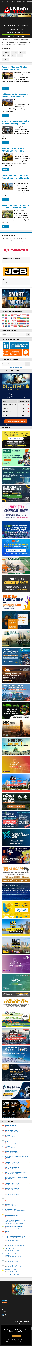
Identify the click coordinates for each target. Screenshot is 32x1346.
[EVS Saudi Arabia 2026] (16, 982)
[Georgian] (15, 318)
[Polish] (9, 323)
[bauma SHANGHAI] (16, 910)
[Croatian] (15, 315)
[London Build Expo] (16, 928)
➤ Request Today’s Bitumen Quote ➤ (16, 421)
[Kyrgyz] (18, 320)
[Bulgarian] (9, 315)
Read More (21, 1340)
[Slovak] (24, 323)
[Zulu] (28, 326)
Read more (5, 88)
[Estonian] (3, 318)
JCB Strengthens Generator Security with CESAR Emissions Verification (15, 95)
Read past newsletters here (16, 367)
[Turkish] (15, 326)
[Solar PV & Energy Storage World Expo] (16, 548)
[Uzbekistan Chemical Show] (16, 511)
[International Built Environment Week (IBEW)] (16, 475)
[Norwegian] (3, 323)
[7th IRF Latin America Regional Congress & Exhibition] (16, 493)
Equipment (22, 29)
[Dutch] (24, 315)
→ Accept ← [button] (16, 1336)
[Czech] (18, 315)
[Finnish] (9, 318)
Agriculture (5, 59)
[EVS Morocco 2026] (16, 765)
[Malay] (24, 320)
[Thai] (12, 326)
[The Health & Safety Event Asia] (16, 855)
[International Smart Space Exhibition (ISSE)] (16, 620)
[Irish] (6, 320)
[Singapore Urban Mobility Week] (16, 837)
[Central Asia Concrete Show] (16, 1000)
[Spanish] (3, 326)
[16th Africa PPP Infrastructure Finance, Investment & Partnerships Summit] (16, 874)
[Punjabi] (15, 323)
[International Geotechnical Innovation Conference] (16, 729)
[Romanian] (18, 323)
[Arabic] (3, 315)
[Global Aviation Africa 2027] (16, 1055)
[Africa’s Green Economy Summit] (16, 1018)
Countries (12, 29)
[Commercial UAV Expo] (16, 439)
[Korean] (15, 320)
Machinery (22, 52)
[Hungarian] (28, 318)
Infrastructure (14, 25)
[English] (28, 315)
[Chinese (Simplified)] (12, 315)
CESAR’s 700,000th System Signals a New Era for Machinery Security (15, 122)
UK (8, 55)
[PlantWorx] (16, 1109)
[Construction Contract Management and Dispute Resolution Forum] (16, 638)
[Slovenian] (28, 323)
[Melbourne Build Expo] (16, 946)
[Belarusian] (6, 315)
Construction (6, 52)
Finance (12, 36)
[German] (18, 318)
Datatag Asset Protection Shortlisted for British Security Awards (15, 68)
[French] (12, 318)
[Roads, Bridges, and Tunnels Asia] (16, 801)
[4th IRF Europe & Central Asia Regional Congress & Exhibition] (16, 656)
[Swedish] (9, 326)
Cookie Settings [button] (12, 1340)
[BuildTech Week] (16, 1073)
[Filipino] (6, 318)
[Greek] (21, 318)
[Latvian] (21, 320)
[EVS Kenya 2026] (16, 964)
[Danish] (21, 315)
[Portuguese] (12, 323)
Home (4, 25)
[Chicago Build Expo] (16, 783)
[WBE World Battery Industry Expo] (16, 530)
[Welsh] (24, 326)
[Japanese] (12, 320)
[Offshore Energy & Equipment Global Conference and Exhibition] (16, 892)
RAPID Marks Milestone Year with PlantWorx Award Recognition (14, 149)
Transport (20, 33)
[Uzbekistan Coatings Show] (16, 602)
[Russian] (21, 323)
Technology (9, 33)
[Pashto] (6, 323)
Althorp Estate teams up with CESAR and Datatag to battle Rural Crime (15, 206)
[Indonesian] (3, 320)
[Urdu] (18, 326)
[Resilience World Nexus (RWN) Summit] (16, 674)
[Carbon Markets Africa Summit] (16, 711)
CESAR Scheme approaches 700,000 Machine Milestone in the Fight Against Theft (16, 178)
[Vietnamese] (21, 326)
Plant (13, 55)
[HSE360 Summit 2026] (16, 747)
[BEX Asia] (16, 457)
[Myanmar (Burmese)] (28, 320)
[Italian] (9, 320)
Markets (26, 25)
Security (20, 55)
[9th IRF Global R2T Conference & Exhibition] (16, 819)
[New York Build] (16, 1037)
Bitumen (21, 36)
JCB (4, 55)
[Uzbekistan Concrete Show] (16, 584)
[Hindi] (24, 318)
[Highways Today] (16, 9)
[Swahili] (6, 326)
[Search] (28, 334)
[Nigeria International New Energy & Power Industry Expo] (16, 566)
